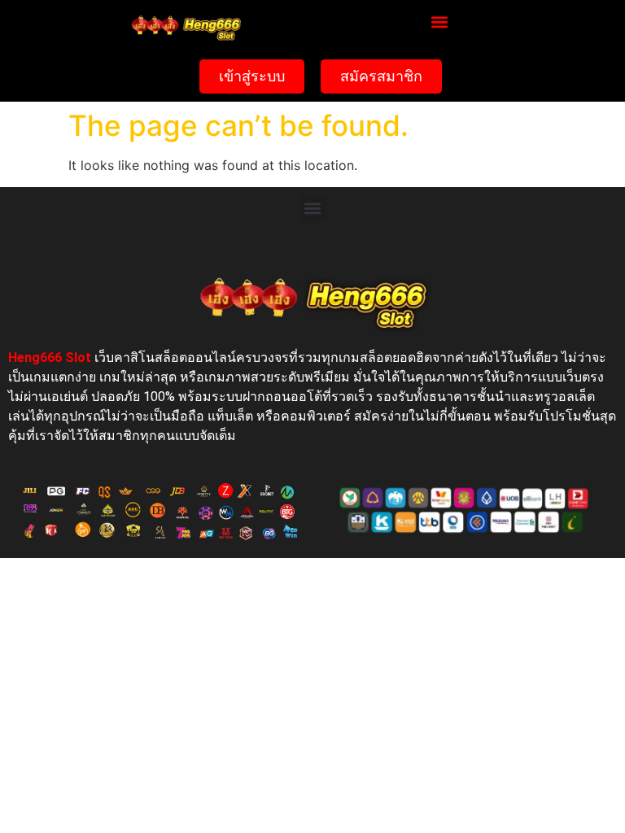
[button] (439, 21)
